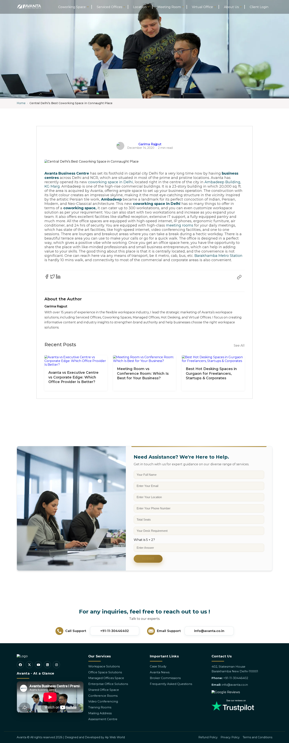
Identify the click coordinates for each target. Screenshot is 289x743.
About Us (231, 7)
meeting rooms (179, 225)
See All (239, 345)
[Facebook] (20, 664)
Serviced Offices (109, 7)
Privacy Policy (230, 737)
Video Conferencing (103, 701)
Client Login (259, 7)
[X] (29, 664)
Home (21, 103)
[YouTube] (38, 664)
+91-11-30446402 (114, 631)
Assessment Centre (102, 719)
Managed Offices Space (106, 678)
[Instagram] (56, 664)
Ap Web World (115, 737)
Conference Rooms (103, 696)
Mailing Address (100, 713)
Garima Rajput (149, 144)
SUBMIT (148, 558)
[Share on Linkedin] (58, 276)
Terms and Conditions (257, 737)
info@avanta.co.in (209, 631)
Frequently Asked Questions (171, 684)
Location (139, 7)
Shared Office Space (103, 690)
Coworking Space (72, 7)
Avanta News (159, 672)
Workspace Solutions (104, 666)
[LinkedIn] (47, 664)
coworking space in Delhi (110, 182)
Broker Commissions (165, 678)
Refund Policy (208, 737)
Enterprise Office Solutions (108, 684)
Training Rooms (99, 707)
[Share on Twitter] (52, 276)
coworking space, (80, 208)
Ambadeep (111, 199)
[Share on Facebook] (46, 276)
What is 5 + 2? (144, 540)
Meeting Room (169, 7)
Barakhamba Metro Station (218, 256)
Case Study (158, 666)
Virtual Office (202, 7)
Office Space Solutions (105, 672)
